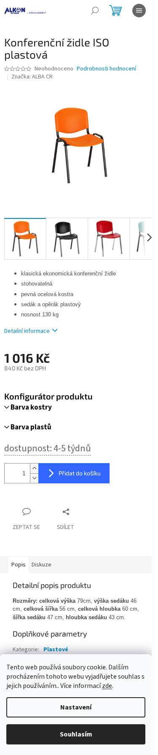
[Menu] (139, 10)
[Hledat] (94, 10)
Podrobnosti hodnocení (106, 69)
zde (107, 685)
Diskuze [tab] (41, 565)
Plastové (55, 649)
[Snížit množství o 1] (34, 478)
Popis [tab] (18, 565)
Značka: (32, 77)
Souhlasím (76, 734)
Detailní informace (27, 331)
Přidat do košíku (80, 473)
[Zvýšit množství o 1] (34, 468)
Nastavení (75, 707)
